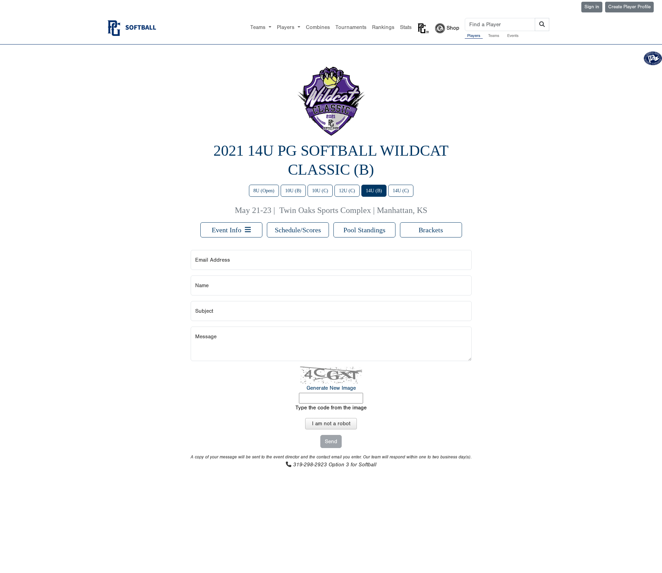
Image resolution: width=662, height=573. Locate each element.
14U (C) (401, 190)
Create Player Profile (629, 7)
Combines (318, 27)
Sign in (591, 7)
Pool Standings (364, 230)
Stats (406, 27)
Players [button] (286, 27)
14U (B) (374, 190)
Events (513, 35)
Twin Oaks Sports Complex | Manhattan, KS (353, 210)
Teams (493, 35)
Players (473, 35)
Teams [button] (258, 27)
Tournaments (351, 27)
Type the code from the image (331, 408)
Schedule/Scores (298, 230)
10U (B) (293, 190)
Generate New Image (331, 388)
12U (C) (347, 190)
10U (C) (320, 190)
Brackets (431, 230)
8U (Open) (263, 190)
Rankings (383, 27)
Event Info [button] (228, 230)
